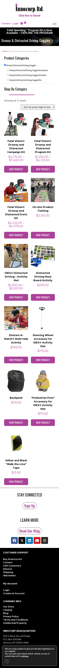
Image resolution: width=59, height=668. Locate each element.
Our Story (8, 606)
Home (4, 51)
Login (15, 23)
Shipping (8, 572)
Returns (7, 569)
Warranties (9, 575)
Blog (5, 613)
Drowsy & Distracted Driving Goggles (21, 65)
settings (24, 656)
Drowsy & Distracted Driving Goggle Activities (27, 75)
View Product (16, 169)
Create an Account (14, 593)
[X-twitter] (22, 540)
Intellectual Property (14, 623)
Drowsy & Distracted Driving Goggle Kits (25, 80)
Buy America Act (12, 559)
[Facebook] (14, 540)
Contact (6, 23)
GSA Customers (12, 565)
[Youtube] (37, 540)
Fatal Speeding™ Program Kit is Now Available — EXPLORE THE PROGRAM (29, 32)
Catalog (7, 610)
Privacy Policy (11, 616)
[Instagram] (44, 540)
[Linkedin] (29, 540)
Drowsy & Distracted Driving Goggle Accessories (28, 70)
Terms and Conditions (15, 619)
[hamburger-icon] (54, 24)
